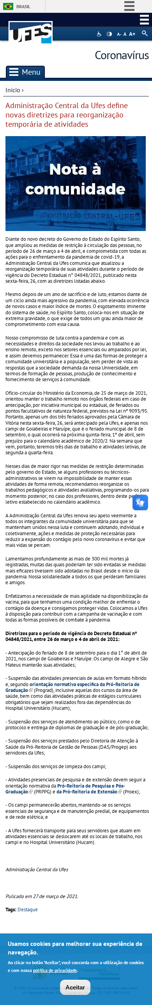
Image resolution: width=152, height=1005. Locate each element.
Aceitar (75, 987)
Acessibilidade (100, 34)
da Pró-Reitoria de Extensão (89, 791)
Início (12, 90)
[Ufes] (31, 29)
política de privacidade (55, 970)
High (109, 34)
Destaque (28, 909)
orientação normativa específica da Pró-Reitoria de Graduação (72, 687)
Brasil (23, 6)
